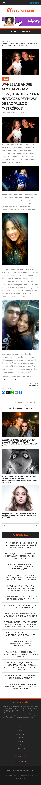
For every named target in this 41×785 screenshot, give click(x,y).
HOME (13, 31)
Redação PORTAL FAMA (10, 112)
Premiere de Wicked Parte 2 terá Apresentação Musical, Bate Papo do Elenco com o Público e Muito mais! (20, 577)
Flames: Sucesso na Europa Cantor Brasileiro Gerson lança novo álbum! (20, 615)
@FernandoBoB (34, 385)
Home (3, 41)
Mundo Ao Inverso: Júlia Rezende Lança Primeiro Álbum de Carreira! (20, 634)
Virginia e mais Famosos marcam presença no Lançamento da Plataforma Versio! (20, 567)
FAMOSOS (26, 31)
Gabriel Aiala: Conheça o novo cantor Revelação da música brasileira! (21, 606)
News (9, 41)
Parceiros (21, 738)
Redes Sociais (20, 748)
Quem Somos (20, 734)
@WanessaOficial (9, 380)
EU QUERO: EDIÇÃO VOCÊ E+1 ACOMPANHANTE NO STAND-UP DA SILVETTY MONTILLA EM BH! (20, 643)
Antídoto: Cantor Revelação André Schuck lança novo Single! (20, 677)
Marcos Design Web (27, 770)
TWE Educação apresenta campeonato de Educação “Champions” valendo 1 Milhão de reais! (20, 556)
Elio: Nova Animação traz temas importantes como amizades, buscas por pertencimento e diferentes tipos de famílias (20, 666)
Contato (20, 745)
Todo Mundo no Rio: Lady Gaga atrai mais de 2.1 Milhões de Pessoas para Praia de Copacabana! (20, 686)
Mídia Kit (20, 741)
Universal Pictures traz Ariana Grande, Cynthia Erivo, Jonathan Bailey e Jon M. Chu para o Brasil (20, 588)
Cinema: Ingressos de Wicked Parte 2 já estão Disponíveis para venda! (20, 598)
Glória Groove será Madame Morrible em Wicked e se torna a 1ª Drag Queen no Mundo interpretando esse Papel (20, 624)
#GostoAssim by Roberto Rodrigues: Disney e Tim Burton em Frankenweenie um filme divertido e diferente (19, 479)
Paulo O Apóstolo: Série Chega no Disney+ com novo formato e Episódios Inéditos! (20, 654)
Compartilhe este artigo (25, 402)
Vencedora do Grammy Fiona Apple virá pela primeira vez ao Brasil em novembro (19, 515)
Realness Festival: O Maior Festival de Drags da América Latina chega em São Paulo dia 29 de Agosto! (20, 545)
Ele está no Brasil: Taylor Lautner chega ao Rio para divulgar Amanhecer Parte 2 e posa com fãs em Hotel (20, 443)
